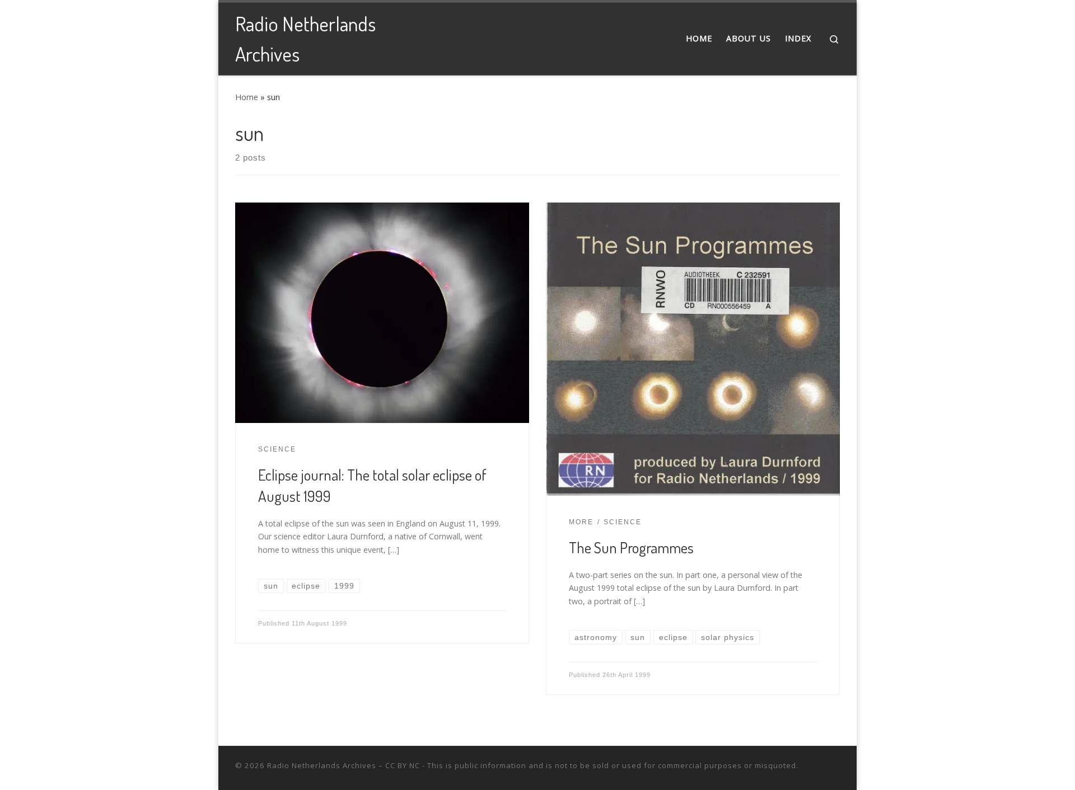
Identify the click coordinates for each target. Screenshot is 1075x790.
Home (246, 97)
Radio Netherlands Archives (321, 765)
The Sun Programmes (631, 547)
